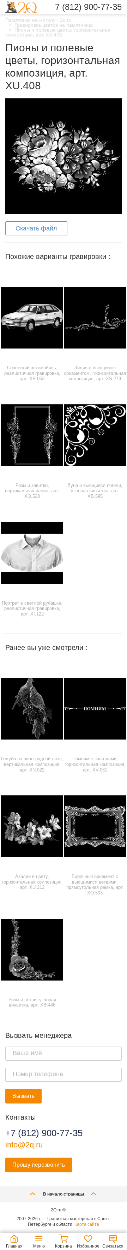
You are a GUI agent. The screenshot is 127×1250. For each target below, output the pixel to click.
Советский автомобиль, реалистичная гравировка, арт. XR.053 (32, 373)
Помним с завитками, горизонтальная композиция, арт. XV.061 (95, 764)
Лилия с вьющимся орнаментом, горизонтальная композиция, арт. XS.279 (95, 373)
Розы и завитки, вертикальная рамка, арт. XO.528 (32, 491)
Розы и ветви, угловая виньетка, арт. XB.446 (32, 1002)
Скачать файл (36, 228)
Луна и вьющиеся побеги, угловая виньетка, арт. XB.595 (94, 491)
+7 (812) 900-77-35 (44, 1133)
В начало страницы (63, 1194)
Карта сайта (86, 1224)
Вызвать (23, 1096)
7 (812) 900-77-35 (88, 7)
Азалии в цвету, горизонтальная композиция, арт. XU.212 (32, 882)
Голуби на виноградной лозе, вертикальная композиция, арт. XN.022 (32, 764)
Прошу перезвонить (38, 1165)
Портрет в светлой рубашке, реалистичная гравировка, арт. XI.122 (32, 608)
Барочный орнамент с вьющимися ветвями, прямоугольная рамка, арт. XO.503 (95, 885)
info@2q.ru (24, 1144)
